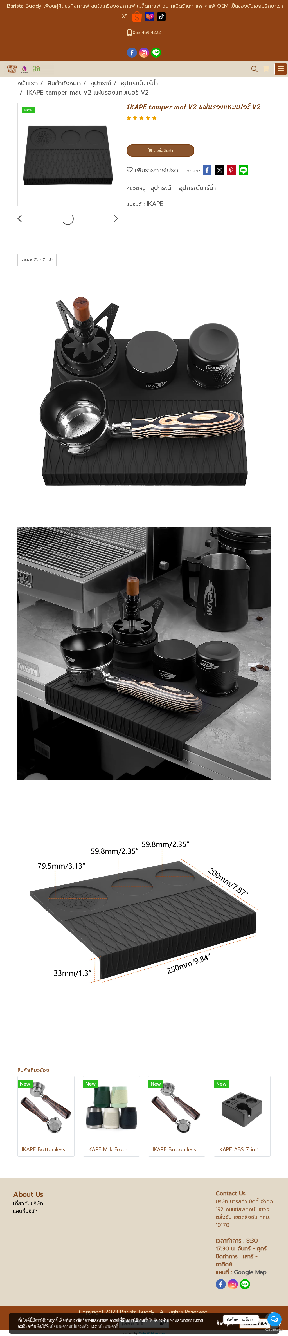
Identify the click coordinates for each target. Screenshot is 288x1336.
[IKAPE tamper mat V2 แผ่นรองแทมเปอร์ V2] (68, 155)
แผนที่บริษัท (25, 1211)
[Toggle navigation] (280, 69)
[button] (252, 69)
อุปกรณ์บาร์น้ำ (197, 187)
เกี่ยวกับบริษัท (28, 1203)
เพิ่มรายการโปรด (155, 170)
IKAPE (155, 204)
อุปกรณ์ (162, 187)
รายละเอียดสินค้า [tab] (37, 260)
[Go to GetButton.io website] (275, 1330)
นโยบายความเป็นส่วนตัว (69, 1326)
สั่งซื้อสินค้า (162, 151)
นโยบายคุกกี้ (108, 1326)
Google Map (250, 1272)
